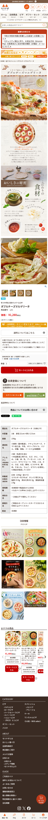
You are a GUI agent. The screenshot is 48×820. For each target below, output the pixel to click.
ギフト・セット (8, 724)
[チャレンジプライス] (35, 607)
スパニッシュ (29, 704)
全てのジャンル (11, 61)
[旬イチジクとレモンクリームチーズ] (13, 557)
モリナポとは (7, 738)
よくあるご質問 (8, 784)
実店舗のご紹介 (8, 750)
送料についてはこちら (24, 332)
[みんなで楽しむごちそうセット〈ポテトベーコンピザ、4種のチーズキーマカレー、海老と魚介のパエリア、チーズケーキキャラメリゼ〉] (35, 557)
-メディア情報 (9, 764)
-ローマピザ (8, 710)
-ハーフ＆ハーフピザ (12, 712)
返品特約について (8, 402)
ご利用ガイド (7, 776)
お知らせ (5, 758)
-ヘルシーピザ (9, 717)
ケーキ (27, 713)
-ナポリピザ (8, 707)
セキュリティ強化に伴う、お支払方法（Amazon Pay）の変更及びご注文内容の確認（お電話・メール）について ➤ (23, 44)
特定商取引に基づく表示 (12, 799)
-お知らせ (7, 761)
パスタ (5, 728)
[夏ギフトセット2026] (13, 620)
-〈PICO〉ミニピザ (11, 720)
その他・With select (32, 721)
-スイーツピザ (9, 715)
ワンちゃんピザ (30, 717)
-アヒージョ (30, 710)
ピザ (4, 704)
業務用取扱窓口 (8, 791)
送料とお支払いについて (12, 780)
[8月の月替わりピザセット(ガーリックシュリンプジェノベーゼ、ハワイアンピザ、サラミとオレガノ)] (35, 589)
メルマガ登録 (7, 754)
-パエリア (29, 707)
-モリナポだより (10, 766)
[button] (3, 656)
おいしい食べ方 (8, 742)
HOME (2, 61)
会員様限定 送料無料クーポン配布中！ (23, 1)
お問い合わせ (7, 788)
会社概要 (5, 803)
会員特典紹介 (7, 746)
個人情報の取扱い (9, 795)
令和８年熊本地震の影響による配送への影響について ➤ (23, 37)
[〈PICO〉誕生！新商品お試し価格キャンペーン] (13, 589)
